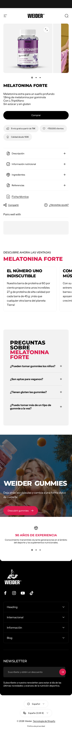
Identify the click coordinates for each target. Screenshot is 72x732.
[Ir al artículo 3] (40, 78)
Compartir (13, 205)
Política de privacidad (36, 726)
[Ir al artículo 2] (36, 78)
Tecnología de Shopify (44, 721)
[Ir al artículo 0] (32, 78)
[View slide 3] (40, 550)
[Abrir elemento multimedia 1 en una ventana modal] (46, 29)
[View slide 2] (36, 550)
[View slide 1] (32, 550)
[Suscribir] (62, 672)
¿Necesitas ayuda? (59, 205)
